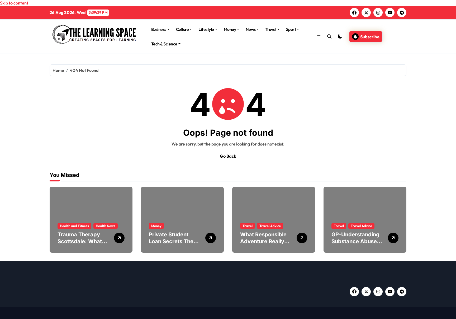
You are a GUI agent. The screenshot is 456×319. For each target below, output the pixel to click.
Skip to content (14, 3)
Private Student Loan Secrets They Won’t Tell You (173, 241)
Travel (270, 29)
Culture (182, 29)
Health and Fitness (74, 226)
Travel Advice (270, 226)
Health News (105, 226)
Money (230, 29)
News (251, 29)
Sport (291, 29)
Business (158, 29)
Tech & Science (164, 43)
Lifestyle (206, 29)
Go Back (228, 156)
